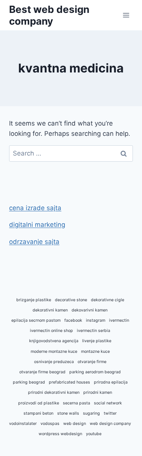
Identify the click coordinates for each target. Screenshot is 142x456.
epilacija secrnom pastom (36, 320)
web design (74, 423)
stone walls (68, 413)
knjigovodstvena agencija (53, 340)
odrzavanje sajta (34, 241)
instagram (95, 320)
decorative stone (71, 299)
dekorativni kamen (50, 310)
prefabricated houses (69, 382)
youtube (93, 433)
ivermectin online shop (51, 330)
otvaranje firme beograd (42, 372)
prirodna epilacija (111, 382)
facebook (73, 320)
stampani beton (38, 413)
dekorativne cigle (107, 299)
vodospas (50, 423)
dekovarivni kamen (90, 310)
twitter (110, 413)
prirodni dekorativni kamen (54, 392)
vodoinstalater (23, 423)
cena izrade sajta (35, 208)
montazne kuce (95, 351)
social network (108, 403)
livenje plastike (96, 340)
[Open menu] (126, 15)
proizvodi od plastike (38, 403)
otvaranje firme (92, 361)
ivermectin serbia (93, 330)
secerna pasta (76, 403)
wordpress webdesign (60, 433)
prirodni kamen (97, 392)
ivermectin (119, 320)
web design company (110, 423)
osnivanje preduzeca (54, 361)
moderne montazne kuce (54, 351)
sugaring (91, 413)
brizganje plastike (33, 299)
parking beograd (29, 382)
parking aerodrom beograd (95, 372)
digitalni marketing (37, 224)
